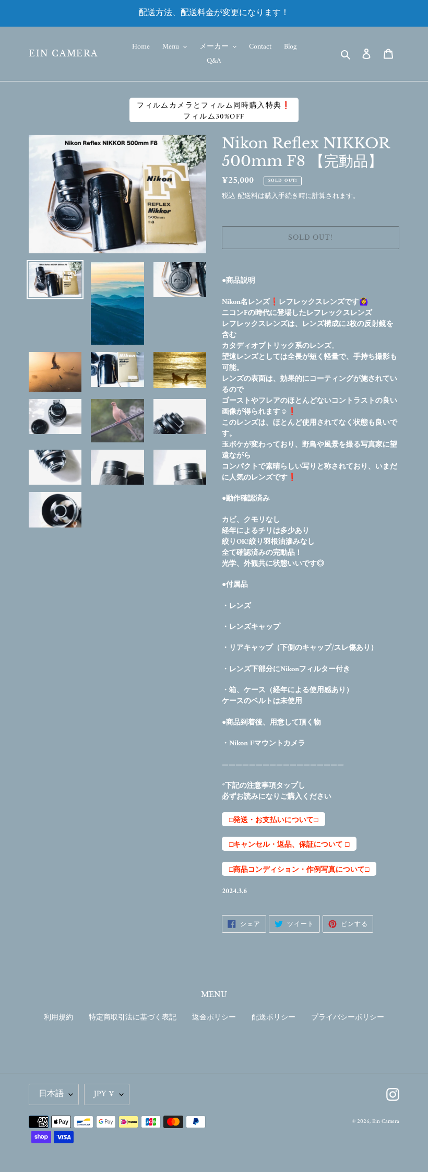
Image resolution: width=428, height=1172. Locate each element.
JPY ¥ (104, 1094)
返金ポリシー (214, 1017)
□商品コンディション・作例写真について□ (299, 869)
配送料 (247, 196)
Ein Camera (63, 53)
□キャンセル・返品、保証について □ (289, 844)
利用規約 (58, 1017)
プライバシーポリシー (347, 1017)
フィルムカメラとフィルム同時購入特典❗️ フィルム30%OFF (214, 110)
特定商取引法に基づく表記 (132, 1017)
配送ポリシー (273, 1017)
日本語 (51, 1094)
